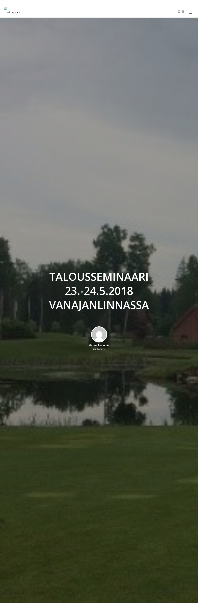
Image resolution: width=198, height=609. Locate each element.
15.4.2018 (99, 349)
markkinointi (101, 345)
